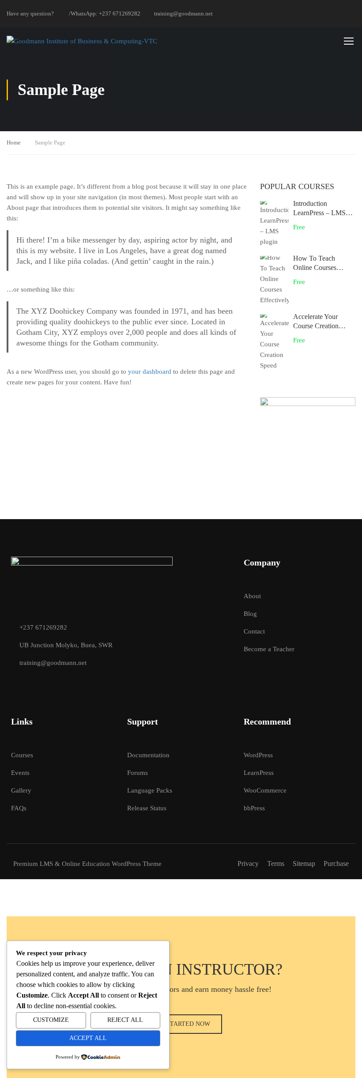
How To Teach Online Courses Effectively (314, 267)
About (252, 596)
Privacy (248, 863)
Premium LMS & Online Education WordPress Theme (87, 863)
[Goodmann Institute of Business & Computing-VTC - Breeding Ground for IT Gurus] (167, 40)
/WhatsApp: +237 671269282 (104, 13)
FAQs (18, 808)
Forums (137, 772)
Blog (250, 613)
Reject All (125, 1020)
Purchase (336, 863)
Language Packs (149, 790)
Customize (51, 1020)
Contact (254, 631)
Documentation (148, 755)
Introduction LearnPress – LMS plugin (319, 213)
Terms (275, 863)
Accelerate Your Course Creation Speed (316, 326)
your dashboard (149, 371)
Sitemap (304, 863)
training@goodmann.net (183, 13)
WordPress (258, 755)
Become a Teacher (269, 649)
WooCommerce (265, 790)
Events (20, 772)
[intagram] (45, 682)
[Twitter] (30, 682)
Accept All (88, 1038)
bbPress (254, 808)
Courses (22, 755)
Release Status (146, 808)
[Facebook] (14, 682)
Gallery (21, 790)
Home (14, 142)
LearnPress (259, 772)
